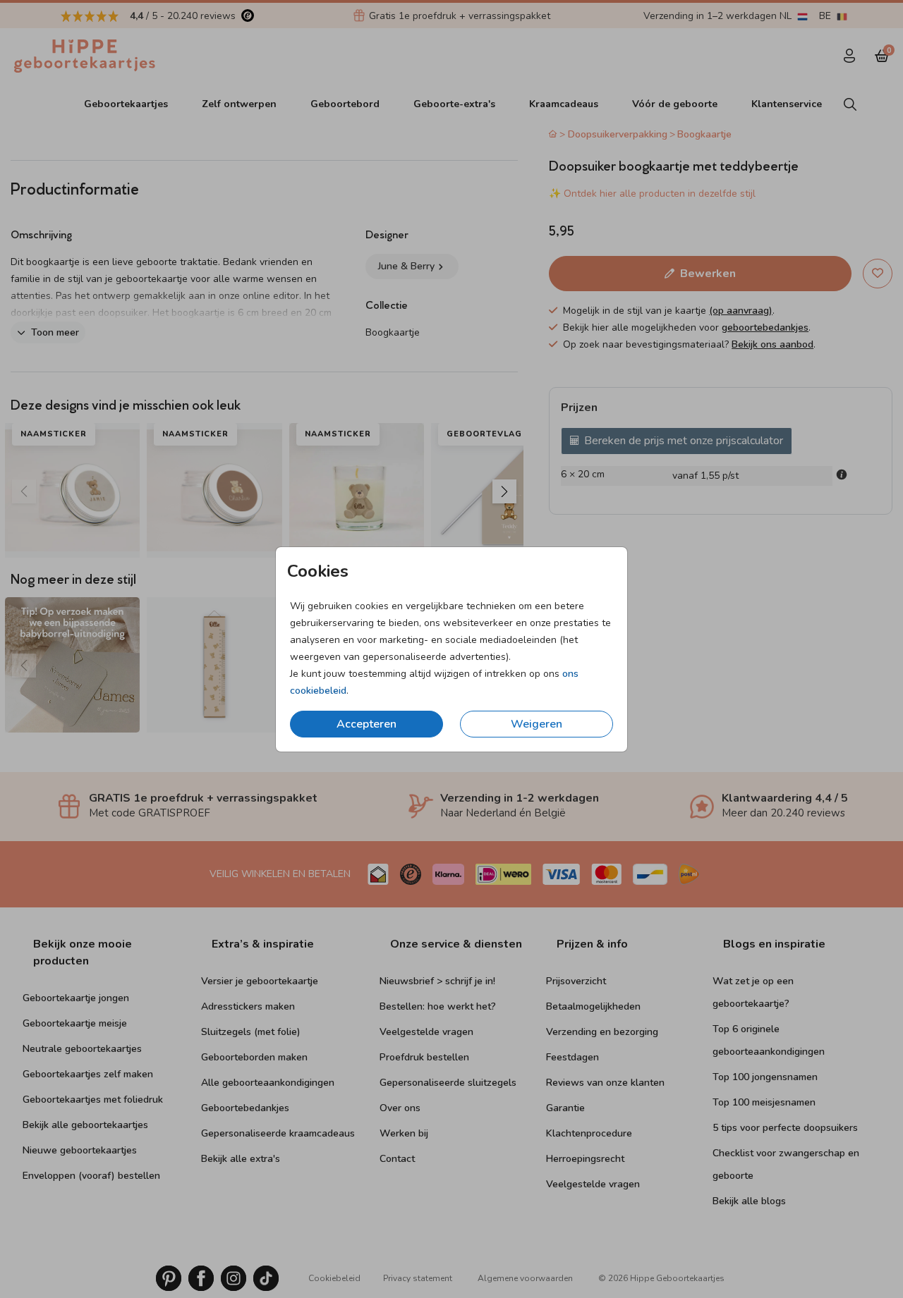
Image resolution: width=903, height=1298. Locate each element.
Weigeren (536, 724)
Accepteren (366, 724)
